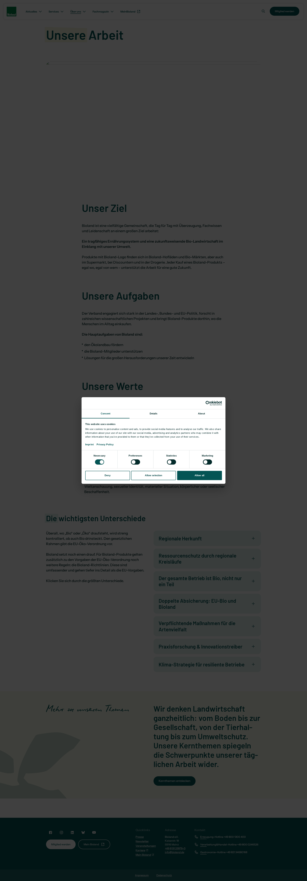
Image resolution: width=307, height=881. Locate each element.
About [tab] (201, 413)
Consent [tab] (105, 413)
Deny (107, 475)
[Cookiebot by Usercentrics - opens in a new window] (208, 403)
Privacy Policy (105, 444)
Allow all (199, 475)
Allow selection (153, 475)
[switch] (135, 462)
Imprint (91, 444)
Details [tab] (153, 413)
